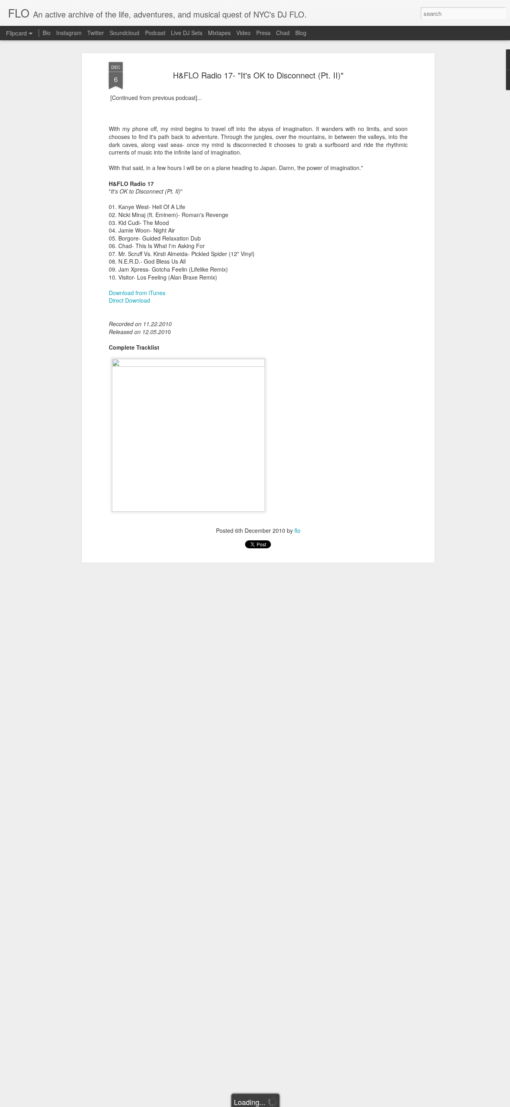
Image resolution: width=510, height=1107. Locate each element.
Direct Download (130, 300)
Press (263, 33)
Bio (47, 33)
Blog (300, 33)
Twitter (95, 33)
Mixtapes (219, 33)
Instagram (69, 33)
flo (297, 530)
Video (243, 33)
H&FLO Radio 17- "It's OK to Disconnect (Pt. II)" (258, 75)
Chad (283, 33)
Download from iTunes (137, 293)
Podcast (155, 33)
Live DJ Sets (186, 33)
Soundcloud (124, 33)
